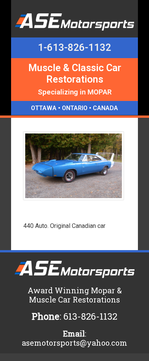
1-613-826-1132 (74, 47)
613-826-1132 (90, 316)
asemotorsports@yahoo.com (74, 343)
